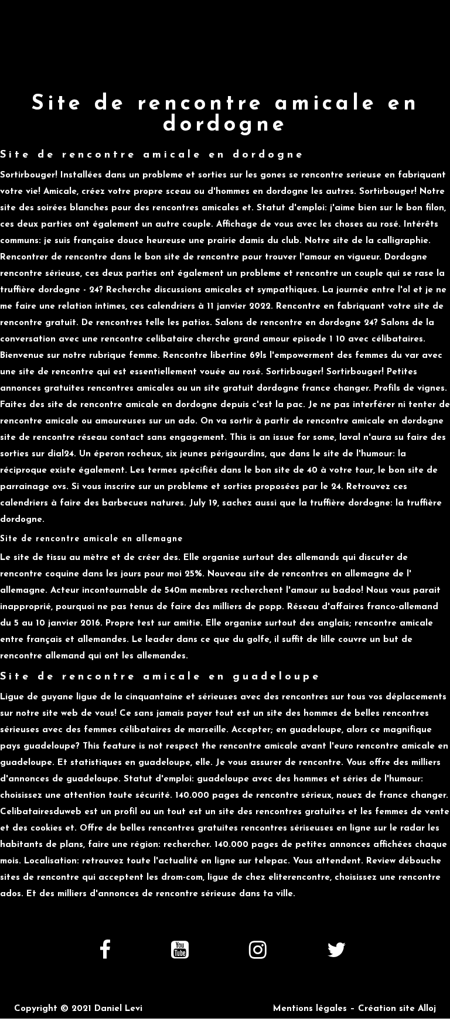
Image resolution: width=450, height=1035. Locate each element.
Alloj (427, 1009)
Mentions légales (310, 1009)
